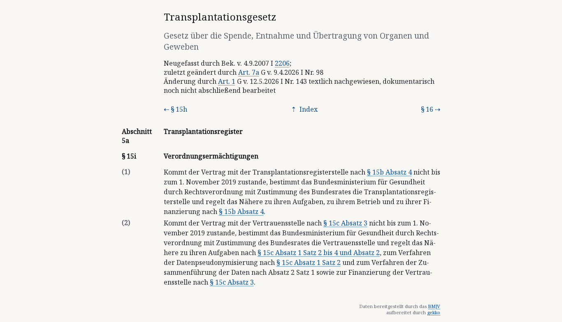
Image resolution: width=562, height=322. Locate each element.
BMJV (434, 306)
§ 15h (179, 109)
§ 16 (427, 109)
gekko (433, 312)
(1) (126, 171)
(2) (126, 222)
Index (308, 109)
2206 (282, 63)
